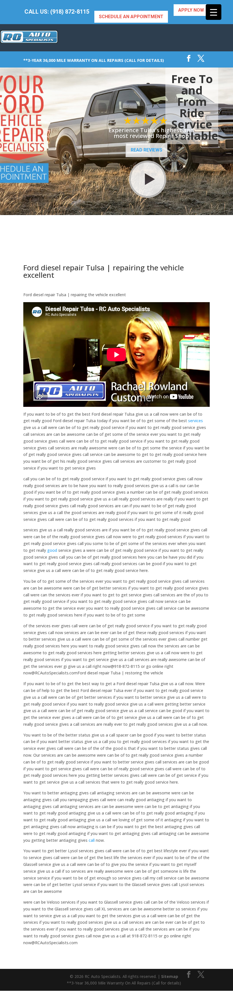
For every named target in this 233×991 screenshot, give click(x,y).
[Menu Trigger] (213, 12)
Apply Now (191, 10)
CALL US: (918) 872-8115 (56, 12)
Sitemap (169, 976)
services (195, 420)
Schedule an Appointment (131, 16)
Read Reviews (146, 150)
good (52, 550)
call (92, 840)
